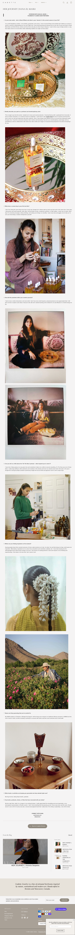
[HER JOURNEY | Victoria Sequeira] (25, 851)
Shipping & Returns (9, 915)
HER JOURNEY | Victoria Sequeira (25, 865)
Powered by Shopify (42, 931)
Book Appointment (9, 913)
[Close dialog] (73, 920)
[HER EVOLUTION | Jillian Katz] (57, 850)
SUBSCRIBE (60, 930)
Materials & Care (8, 917)
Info (36, 2)
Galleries (43, 2)
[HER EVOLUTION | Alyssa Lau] (57, 867)
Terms (6, 919)
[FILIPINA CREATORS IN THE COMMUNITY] (57, 857)
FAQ (6, 911)
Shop (30, 2)
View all (70, 835)
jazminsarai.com (37, 815)
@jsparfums (37, 816)
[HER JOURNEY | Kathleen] (57, 844)
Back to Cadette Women (38, 826)
